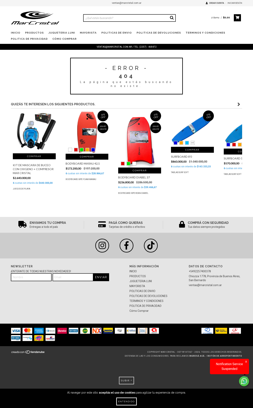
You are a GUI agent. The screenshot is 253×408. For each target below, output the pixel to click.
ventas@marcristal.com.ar (126, 3)
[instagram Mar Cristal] (102, 246)
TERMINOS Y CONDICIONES (205, 32)
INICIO (15, 32)
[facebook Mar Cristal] (126, 246)
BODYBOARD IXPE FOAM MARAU (81, 179)
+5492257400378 (200, 271)
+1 (192, 142)
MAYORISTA (88, 32)
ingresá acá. (197, 356)
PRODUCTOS (34, 32)
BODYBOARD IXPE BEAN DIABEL (133, 193)
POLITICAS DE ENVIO (116, 32)
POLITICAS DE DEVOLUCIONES (159, 32)
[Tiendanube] (28, 353)
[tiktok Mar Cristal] (151, 246)
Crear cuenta (216, 3)
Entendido (126, 401)
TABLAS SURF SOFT (180, 172)
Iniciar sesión (235, 3)
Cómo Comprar (64, 38)
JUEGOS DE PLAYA (21, 189)
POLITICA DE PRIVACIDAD (29, 38)
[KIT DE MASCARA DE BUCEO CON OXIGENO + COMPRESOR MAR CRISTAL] (34, 131)
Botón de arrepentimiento (225, 356)
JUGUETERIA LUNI (61, 32)
